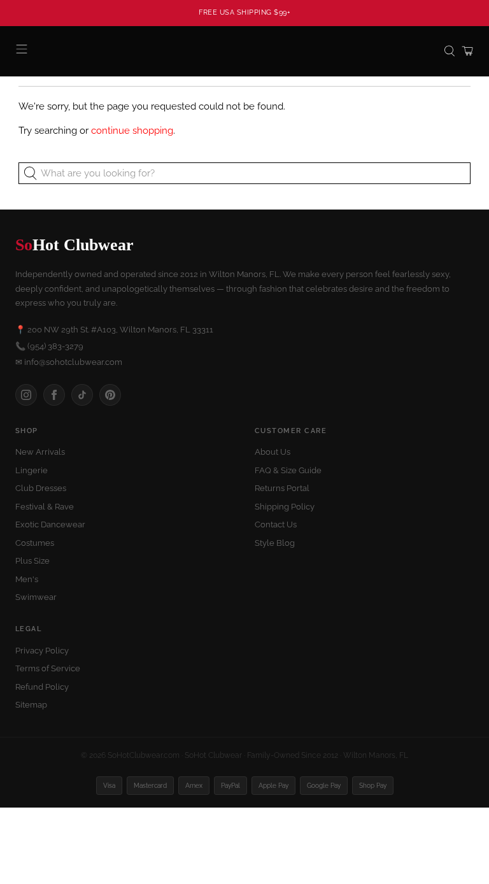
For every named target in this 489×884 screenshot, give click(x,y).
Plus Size (32, 561)
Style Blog (275, 543)
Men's (26, 579)
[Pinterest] (110, 395)
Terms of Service (47, 668)
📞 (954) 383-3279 (49, 346)
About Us (272, 452)
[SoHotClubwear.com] (244, 51)
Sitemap (31, 704)
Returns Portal (282, 488)
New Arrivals (40, 452)
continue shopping (132, 130)
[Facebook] (54, 395)
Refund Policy (42, 687)
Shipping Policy (285, 506)
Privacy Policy (42, 650)
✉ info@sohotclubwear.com (68, 362)
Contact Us (276, 524)
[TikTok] (82, 395)
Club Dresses (40, 488)
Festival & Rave (44, 506)
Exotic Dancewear (50, 524)
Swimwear (36, 597)
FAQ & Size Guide (288, 470)
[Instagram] (26, 395)
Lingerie (31, 470)
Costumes (34, 543)
